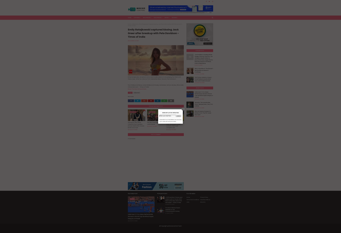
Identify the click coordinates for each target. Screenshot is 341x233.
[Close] (182, 109)
